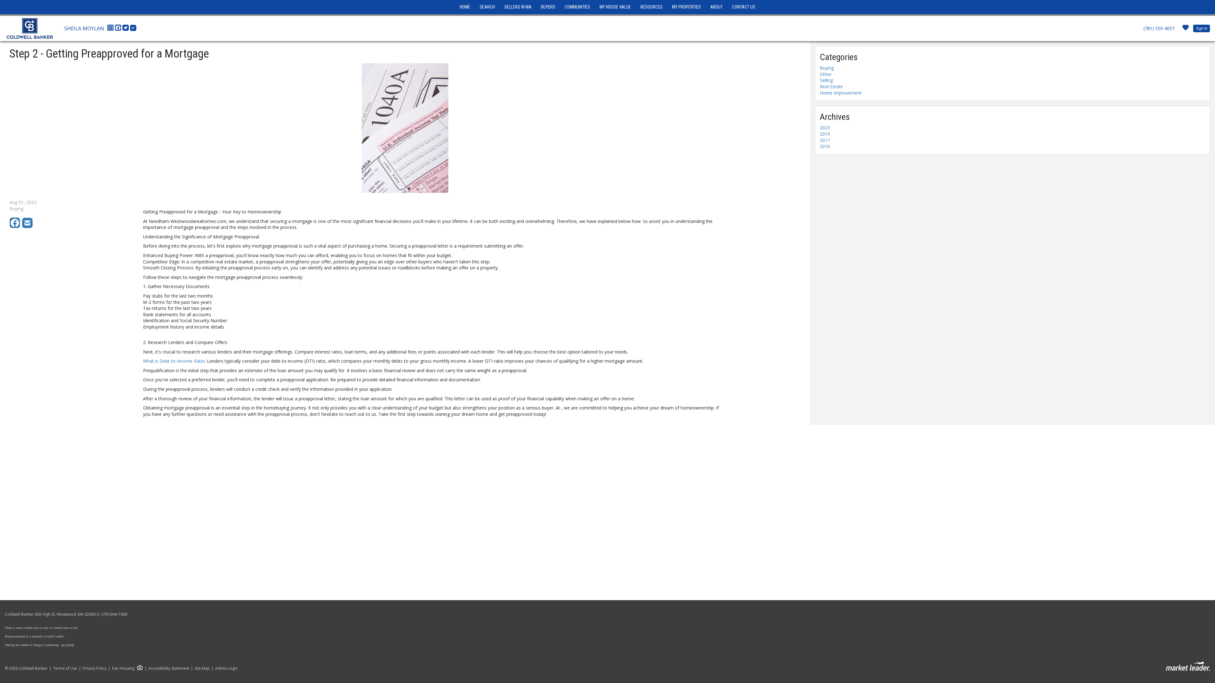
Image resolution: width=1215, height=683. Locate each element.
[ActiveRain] (133, 29)
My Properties (686, 6)
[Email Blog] (28, 227)
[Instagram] (111, 29)
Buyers (548, 6)
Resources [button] (651, 6)
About (716, 6)
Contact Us (743, 6)
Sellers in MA (518, 6)
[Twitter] (126, 29)
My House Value (615, 6)
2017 (825, 140)
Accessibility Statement (168, 668)
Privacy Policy (95, 668)
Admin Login (226, 668)
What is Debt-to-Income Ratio (174, 361)
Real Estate (831, 86)
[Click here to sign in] (1185, 30)
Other (826, 74)
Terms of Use (65, 668)
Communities (577, 6)
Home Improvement (841, 93)
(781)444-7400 (114, 614)
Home (465, 6)
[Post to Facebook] (15, 227)
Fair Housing (123, 668)
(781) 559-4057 (1158, 28)
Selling (826, 80)
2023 (825, 128)
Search (487, 6)
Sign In (1201, 28)
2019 (825, 134)
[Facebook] (118, 29)
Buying (827, 68)
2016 (825, 146)
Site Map (202, 668)
